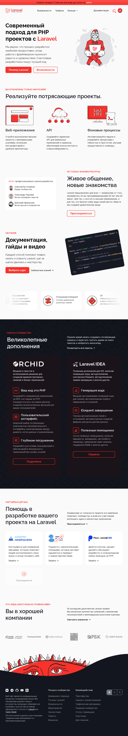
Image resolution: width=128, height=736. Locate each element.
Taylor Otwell (11, 712)
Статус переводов (85, 712)
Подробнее (34, 461)
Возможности (44, 10)
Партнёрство (82, 696)
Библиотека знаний (41, 270)
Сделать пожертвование (88, 700)
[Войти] (120, 10)
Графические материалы (88, 704)
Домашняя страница (58, 696)
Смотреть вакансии (77, 619)
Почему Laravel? (56, 700)
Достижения (82, 720)
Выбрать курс (17, 270)
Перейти (94, 454)
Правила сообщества (86, 708)
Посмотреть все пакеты (79, 348)
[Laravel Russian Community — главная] (14, 10)
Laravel (31, 709)
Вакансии (53, 720)
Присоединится (24, 580)
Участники (81, 716)
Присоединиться (81, 213)
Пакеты (52, 716)
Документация (101, 10)
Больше (72, 10)
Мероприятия (55, 708)
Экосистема (54, 712)
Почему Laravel (18, 69)
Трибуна (59, 10)
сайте (89, 2)
